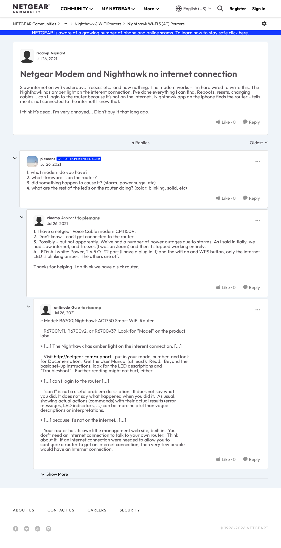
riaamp (42, 53)
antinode (62, 307)
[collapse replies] (15, 158)
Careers (97, 510)
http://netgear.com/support (82, 356)
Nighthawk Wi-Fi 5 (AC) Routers (155, 23)
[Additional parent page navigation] (65, 23)
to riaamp (91, 307)
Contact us (60, 510)
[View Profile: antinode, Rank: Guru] (45, 309)
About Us (23, 510)
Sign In (258, 8)
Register (237, 8)
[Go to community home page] (31, 8)
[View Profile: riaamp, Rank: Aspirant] (27, 56)
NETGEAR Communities (34, 23)
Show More (57, 474)
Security (130, 510)
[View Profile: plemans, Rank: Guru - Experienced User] (32, 161)
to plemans (88, 218)
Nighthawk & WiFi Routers (98, 23)
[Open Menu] (264, 23)
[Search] (220, 8)
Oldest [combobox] (259, 142)
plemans (47, 159)
